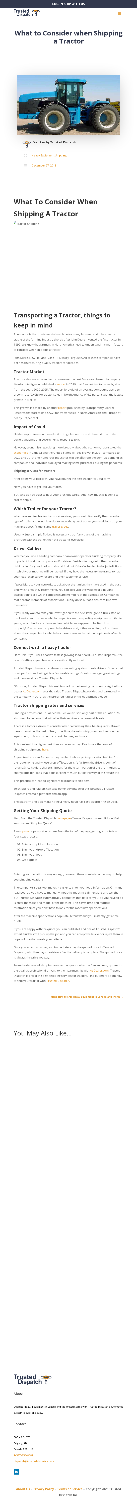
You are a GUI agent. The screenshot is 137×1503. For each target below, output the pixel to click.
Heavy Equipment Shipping (49, 155)
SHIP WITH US (74, 4)
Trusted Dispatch (63, 142)
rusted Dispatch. (59, 981)
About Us (23, 1489)
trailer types (60, 526)
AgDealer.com (32, 691)
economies (21, 452)
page (25, 831)
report (60, 384)
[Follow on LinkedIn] (16, 1472)
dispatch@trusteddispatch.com (34, 1461)
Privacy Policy (43, 1489)
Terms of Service (69, 1489)
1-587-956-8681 (23, 1455)
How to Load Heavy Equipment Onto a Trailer (50, 1318)
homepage (63, 818)
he (43, 749)
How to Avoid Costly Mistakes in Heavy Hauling (52, 1122)
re (46, 749)
